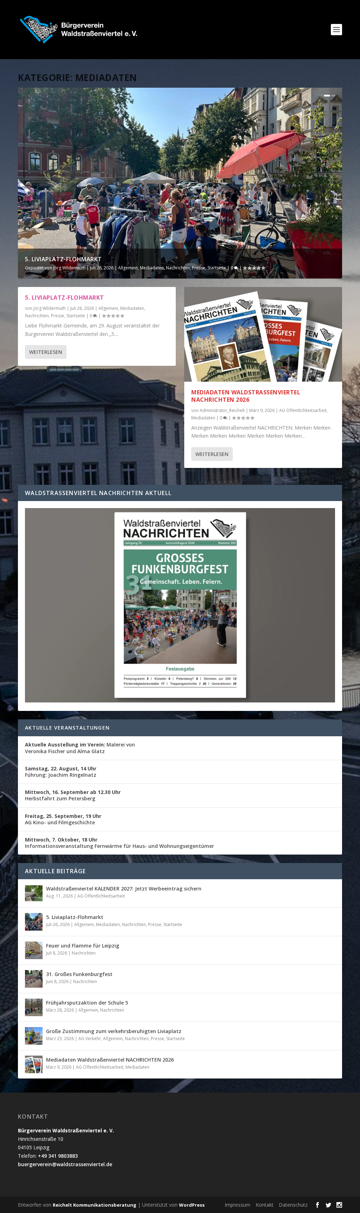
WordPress (192, 1205)
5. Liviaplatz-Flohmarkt (63, 259)
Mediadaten (152, 268)
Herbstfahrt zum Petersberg (73, 795)
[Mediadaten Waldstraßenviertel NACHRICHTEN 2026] (263, 334)
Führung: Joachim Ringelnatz (60, 771)
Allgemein (128, 268)
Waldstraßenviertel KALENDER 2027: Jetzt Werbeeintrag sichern (123, 888)
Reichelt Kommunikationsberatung (94, 1205)
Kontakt (265, 1204)
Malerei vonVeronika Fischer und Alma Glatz (80, 747)
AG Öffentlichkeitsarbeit (303, 410)
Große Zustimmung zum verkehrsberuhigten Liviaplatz (113, 1031)
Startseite (216, 268)
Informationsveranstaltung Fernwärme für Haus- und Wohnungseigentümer (119, 842)
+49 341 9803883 (58, 1155)
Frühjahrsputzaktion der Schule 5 (87, 1002)
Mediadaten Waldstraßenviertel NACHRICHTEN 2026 (245, 396)
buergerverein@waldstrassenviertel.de (65, 1164)
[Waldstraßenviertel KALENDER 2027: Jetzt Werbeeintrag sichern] (34, 893)
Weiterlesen (45, 352)
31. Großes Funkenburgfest (79, 974)
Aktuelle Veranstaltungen (67, 727)
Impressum (237, 1204)
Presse (198, 268)
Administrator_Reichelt (222, 410)
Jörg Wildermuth (69, 268)
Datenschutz (293, 1204)
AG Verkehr (89, 1039)
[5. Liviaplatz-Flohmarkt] (34, 922)
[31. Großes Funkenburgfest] (34, 979)
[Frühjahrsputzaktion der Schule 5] (34, 1007)
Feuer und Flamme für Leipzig (82, 945)
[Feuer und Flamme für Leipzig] (34, 950)
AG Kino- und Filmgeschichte (63, 819)
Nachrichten (178, 268)
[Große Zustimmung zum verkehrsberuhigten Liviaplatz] (34, 1036)
